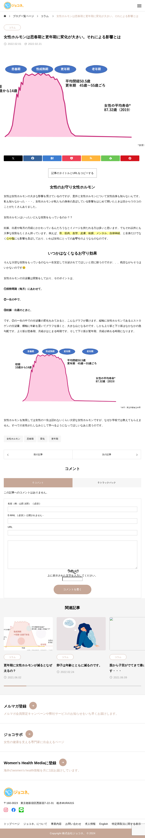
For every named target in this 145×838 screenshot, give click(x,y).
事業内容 (56, 823)
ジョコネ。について (35, 823)
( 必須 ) (24, 503)
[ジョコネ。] (14, 5)
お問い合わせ (73, 823)
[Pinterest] (21, 810)
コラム (12, 27)
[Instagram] (5, 810)
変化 (42, 438)
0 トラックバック (107, 482)
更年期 (54, 438)
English (103, 823)
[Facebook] (13, 810)
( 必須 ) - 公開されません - (25, 515)
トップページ (12, 823)
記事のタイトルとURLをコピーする (72, 173)
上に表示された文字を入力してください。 (72, 575)
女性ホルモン (13, 438)
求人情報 (90, 823)
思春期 (30, 438)
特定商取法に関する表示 (126, 823)
